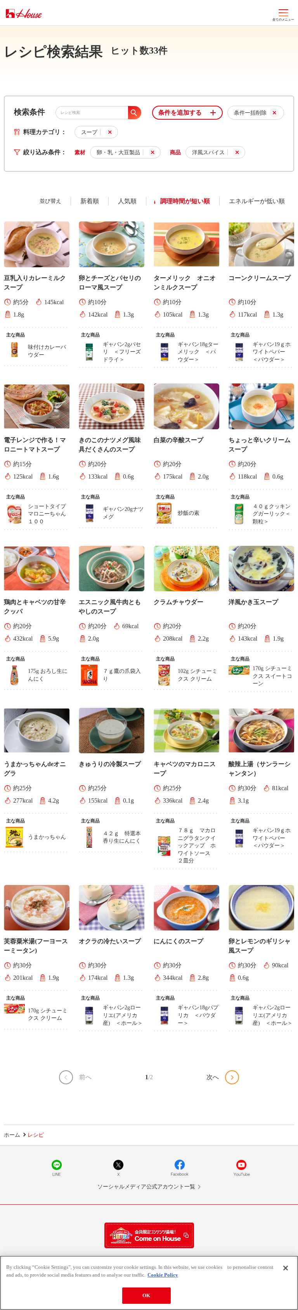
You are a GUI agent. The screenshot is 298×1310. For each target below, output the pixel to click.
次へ (212, 1077)
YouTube (241, 1167)
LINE (57, 1167)
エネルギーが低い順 (257, 201)
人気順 (127, 201)
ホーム (12, 1135)
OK (146, 1295)
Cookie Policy (162, 1275)
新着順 (89, 201)
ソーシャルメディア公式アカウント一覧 (146, 1187)
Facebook (180, 1167)
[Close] (285, 1268)
